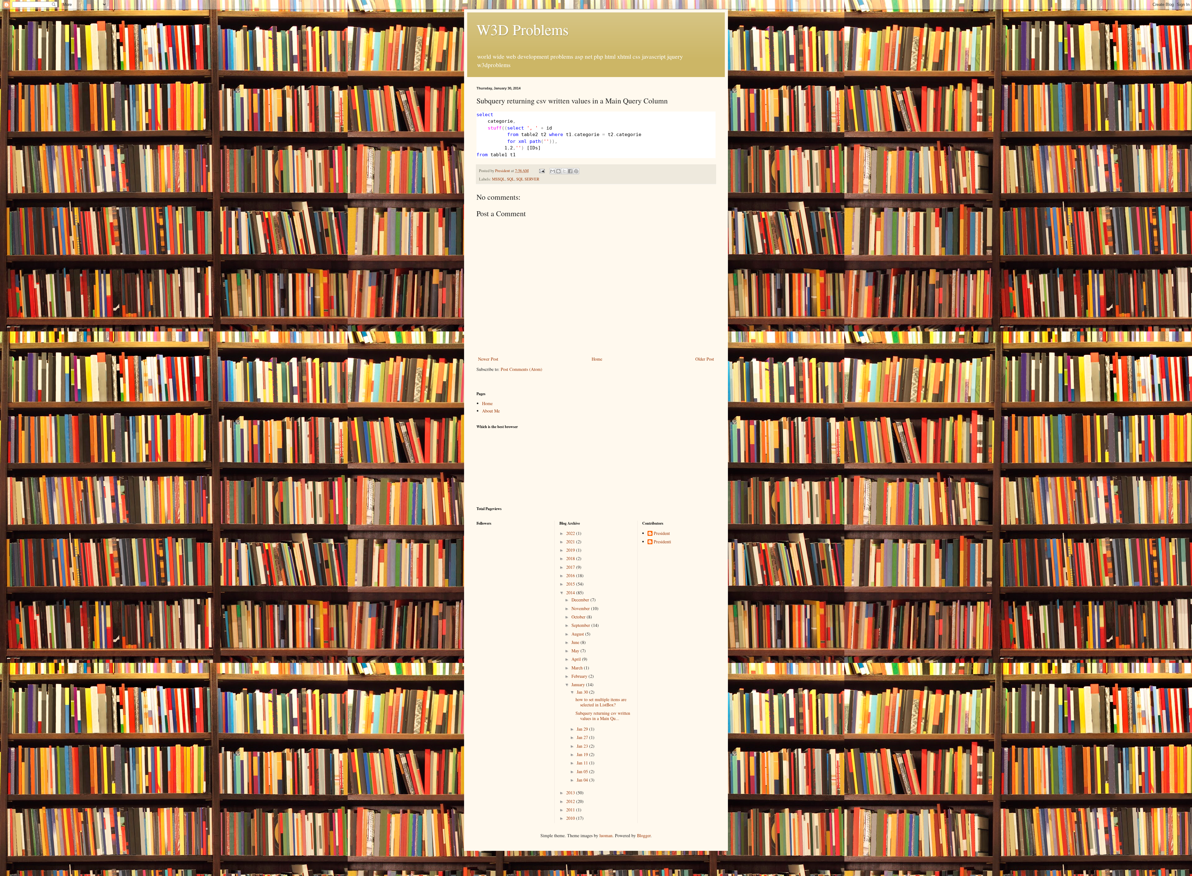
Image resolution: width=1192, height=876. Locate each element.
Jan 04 (583, 780)
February (580, 676)
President (662, 533)
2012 (571, 801)
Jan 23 (583, 746)
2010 (571, 818)
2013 (571, 793)
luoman (605, 835)
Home (597, 359)
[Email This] (552, 171)
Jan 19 (583, 754)
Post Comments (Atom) (521, 369)
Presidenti (662, 542)
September (581, 625)
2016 (571, 575)
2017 (571, 567)
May (575, 651)
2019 (571, 550)
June (575, 642)
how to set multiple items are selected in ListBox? (601, 702)
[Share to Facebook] (570, 171)
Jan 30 (583, 692)
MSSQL (498, 179)
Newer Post (488, 359)
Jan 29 (583, 729)
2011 (571, 810)
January (578, 684)
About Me (491, 411)
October (579, 617)
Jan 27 (583, 737)
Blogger (644, 835)
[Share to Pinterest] (576, 171)
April (576, 659)
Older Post (704, 359)
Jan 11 (583, 763)
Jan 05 (583, 771)
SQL (510, 179)
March (577, 668)
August (578, 634)
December (580, 600)
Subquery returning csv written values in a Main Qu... (603, 715)
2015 (571, 584)
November (581, 608)
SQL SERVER (527, 179)
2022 (571, 533)
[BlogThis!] (558, 171)
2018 (571, 558)
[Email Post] (541, 170)
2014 (571, 592)
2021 (571, 542)
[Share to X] (564, 171)
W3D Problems (522, 29)
